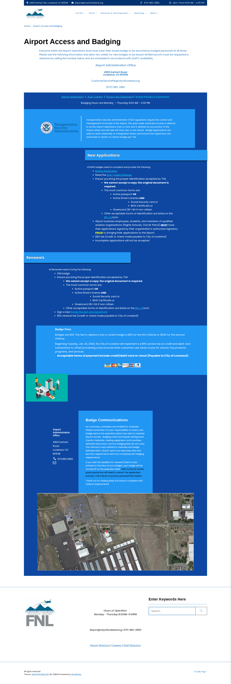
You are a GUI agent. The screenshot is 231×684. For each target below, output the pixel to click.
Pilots (92, 13)
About (153, 13)
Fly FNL (79, 13)
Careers (116, 645)
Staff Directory (132, 645)
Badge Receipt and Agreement (89, 312)
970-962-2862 (151, 2)
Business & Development (114, 13)
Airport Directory (100, 645)
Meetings (139, 13)
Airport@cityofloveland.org (89, 2)
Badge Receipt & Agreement (152, 96)
